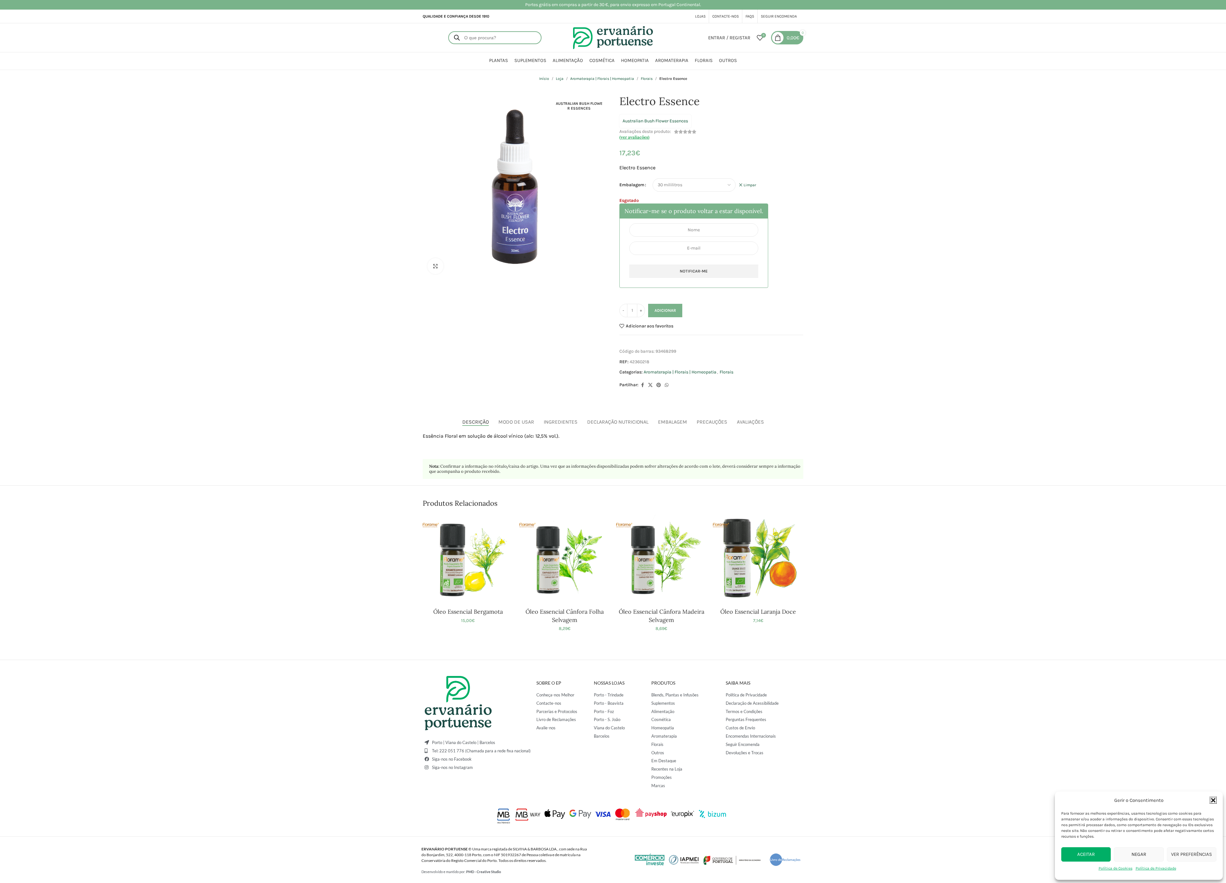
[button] (1213, 800)
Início (544, 78)
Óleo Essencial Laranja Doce (758, 611)
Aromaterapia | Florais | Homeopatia (602, 78)
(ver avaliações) (634, 137)
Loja (560, 78)
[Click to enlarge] (435, 266)
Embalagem (631, 185)
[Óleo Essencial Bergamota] (468, 560)
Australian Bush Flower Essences (655, 121)
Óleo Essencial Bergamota (468, 611)
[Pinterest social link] (659, 385)
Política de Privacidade (1156, 868)
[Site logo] (613, 37)
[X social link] (650, 385)
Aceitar (1086, 854)
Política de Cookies (1115, 868)
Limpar (750, 185)
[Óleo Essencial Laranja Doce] (758, 560)
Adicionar (665, 310)
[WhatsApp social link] (666, 385)
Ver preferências (1191, 854)
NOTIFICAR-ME (694, 271)
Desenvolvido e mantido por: (461, 872)
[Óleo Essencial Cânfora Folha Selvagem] (564, 560)
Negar (1138, 854)
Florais (647, 78)
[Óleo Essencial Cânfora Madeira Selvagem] (661, 560)
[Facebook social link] (642, 385)
